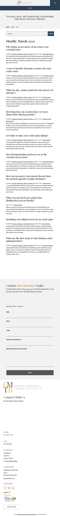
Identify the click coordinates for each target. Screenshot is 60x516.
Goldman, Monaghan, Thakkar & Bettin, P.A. (23, 54)
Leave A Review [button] (11, 507)
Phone (8, 330)
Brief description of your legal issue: (16, 349)
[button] (55, 3)
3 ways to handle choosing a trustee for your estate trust (28, 70)
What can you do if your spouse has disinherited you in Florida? (24, 199)
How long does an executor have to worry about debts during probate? (27, 113)
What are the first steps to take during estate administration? (29, 239)
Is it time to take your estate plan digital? (27, 135)
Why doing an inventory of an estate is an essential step (27, 48)
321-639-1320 (28, 289)
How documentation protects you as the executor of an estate (26, 156)
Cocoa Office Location (11, 461)
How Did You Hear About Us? (14, 339)
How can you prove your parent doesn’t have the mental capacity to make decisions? (28, 177)
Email (8, 321)
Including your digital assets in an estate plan (29, 219)
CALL (30, 8)
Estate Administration (48, 54)
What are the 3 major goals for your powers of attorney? (29, 91)
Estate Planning (47, 97)
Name (7, 312)
